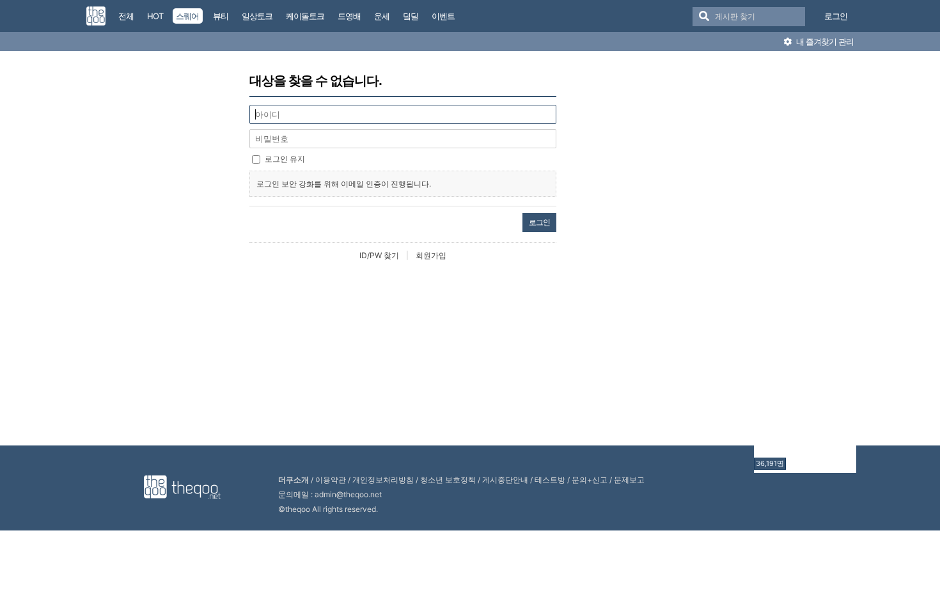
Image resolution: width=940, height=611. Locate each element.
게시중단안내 (505, 479)
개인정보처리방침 (383, 479)
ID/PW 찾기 (379, 255)
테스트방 (550, 479)
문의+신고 (589, 479)
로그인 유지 (285, 159)
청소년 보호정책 (448, 479)
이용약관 (330, 479)
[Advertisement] (805, 264)
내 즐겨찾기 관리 (824, 41)
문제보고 (629, 479)
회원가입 (431, 255)
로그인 (835, 16)
